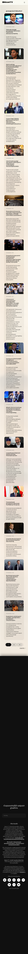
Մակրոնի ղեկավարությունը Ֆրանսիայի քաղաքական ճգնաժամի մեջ (13, 540)
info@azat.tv (22, 872)
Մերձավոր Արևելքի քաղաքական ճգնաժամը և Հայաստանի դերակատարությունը (13, 31)
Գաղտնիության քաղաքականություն (16, 844)
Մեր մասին (10, 842)
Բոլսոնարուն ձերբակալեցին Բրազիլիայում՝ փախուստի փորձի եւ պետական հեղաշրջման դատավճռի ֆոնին (13, 361)
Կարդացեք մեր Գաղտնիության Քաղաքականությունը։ (14, 838)
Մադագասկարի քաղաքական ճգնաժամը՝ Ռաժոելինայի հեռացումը (13, 503)
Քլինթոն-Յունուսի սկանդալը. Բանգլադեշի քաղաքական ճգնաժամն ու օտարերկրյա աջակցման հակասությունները (14, 410)
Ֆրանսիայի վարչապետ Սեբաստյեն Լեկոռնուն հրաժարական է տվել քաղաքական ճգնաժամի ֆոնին (12, 578)
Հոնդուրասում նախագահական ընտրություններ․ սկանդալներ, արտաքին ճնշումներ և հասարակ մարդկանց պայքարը (12, 303)
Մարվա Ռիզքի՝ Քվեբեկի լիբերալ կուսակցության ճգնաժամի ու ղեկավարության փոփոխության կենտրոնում (13, 121)
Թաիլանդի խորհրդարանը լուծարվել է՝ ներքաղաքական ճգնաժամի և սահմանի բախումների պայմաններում (14, 213)
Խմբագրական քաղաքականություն (12, 842)
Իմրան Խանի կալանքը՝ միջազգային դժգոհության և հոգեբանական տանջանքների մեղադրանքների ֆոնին (13, 163)
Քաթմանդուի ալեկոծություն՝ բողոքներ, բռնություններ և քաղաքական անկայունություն (13, 618)
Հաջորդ (23, 648)
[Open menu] (24, 2)
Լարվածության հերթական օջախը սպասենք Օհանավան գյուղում (13, 454)
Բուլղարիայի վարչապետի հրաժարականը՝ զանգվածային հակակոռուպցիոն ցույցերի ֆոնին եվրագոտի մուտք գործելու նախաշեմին (13, 259)
